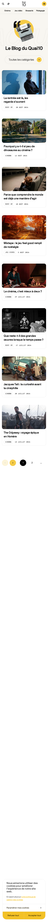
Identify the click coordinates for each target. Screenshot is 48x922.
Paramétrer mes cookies (18, 908)
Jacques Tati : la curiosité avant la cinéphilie (22, 386)
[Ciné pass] (8, 4)
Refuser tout (13, 915)
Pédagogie (40, 11)
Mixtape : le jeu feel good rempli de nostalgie (23, 245)
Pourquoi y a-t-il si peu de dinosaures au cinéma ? (19, 148)
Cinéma (7, 11)
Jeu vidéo (18, 11)
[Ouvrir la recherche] (3, 4)
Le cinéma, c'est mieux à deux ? (23, 291)
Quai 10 (9, 107)
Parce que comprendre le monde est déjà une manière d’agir (23, 196)
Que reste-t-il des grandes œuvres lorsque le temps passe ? (23, 337)
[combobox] (24, 60)
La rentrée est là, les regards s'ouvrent (16, 100)
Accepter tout (34, 915)
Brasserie (29, 11)
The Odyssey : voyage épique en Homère (21, 434)
